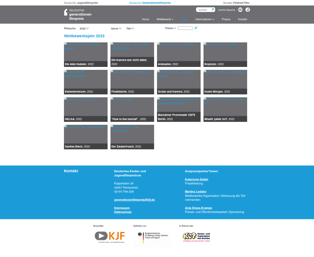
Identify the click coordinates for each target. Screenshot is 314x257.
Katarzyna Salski (196, 179)
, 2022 (79, 64)
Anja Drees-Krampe (198, 208)
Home (145, 19)
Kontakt (242, 19)
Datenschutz (123, 212)
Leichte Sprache (226, 9)
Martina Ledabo (195, 191)
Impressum (122, 208)
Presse (226, 19)
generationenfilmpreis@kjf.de (134, 200)
